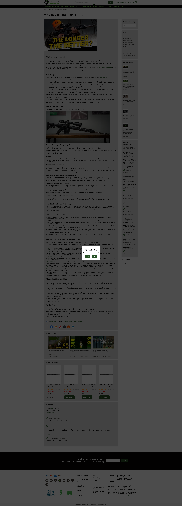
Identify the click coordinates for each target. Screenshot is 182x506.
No (94, 256)
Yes (88, 256)
